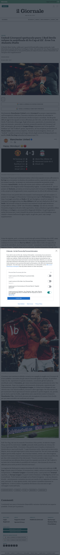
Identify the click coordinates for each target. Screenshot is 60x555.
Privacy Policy (38, 303)
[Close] (56, 251)
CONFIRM (19, 298)
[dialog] (30, 277)
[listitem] (30, 272)
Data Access (30, 303)
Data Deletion (21, 303)
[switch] (49, 276)
